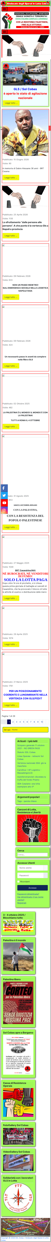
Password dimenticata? (28, 894)
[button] (27, 103)
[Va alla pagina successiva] (44, 721)
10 (42, 722)
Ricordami (25, 881)
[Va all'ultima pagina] (47, 721)
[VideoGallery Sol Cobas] (18, 1162)
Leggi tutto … (11, 177)
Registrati (21, 903)
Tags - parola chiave (27, 801)
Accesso (33, 888)
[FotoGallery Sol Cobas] (18, 1136)
